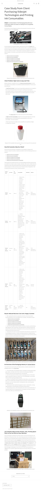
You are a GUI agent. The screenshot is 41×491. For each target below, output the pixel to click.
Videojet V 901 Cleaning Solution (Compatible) (15, 160)
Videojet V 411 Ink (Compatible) (12, 155)
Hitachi (19, 442)
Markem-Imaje (8, 442)
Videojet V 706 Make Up (6, 285)
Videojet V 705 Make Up (6, 249)
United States (15, 29)
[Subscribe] (28, 476)
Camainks (19, 439)
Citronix (12, 442)
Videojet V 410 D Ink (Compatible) (13, 55)
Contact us (24, 445)
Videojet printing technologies (25, 83)
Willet (5, 444)
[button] (2, 3)
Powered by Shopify (9, 488)
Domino (15, 442)
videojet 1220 (12, 114)
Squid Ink (31, 442)
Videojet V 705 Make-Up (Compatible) (13, 157)
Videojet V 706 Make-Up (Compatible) (13, 158)
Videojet (30, 46)
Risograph (24, 442)
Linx (21, 442)
